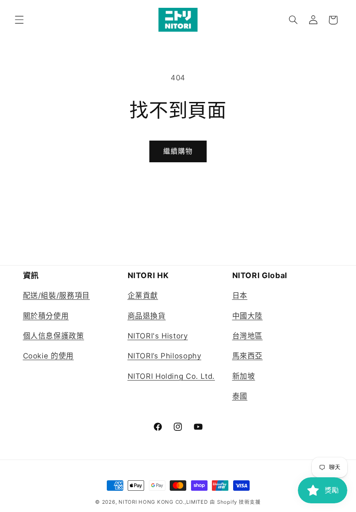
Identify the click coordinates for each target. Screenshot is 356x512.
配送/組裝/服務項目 (56, 295)
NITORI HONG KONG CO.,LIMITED (163, 502)
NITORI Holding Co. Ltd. (171, 376)
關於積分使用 (46, 316)
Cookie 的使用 (48, 355)
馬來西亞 (247, 355)
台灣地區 (247, 335)
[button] (19, 20)
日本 (239, 295)
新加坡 (243, 376)
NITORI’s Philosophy (164, 355)
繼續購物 (178, 151)
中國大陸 (247, 316)
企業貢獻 (143, 295)
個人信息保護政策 (53, 335)
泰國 (239, 396)
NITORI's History (158, 335)
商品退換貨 (147, 316)
